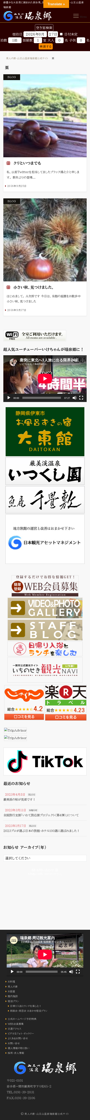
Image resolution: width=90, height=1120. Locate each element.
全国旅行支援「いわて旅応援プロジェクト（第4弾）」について (41, 815)
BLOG (31, 795)
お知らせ (33, 810)
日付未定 (71, 34)
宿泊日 (17, 34)
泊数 (3, 40)
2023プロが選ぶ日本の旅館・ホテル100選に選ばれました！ (41, 830)
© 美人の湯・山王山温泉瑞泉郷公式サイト (45, 1114)
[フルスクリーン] (81, 398)
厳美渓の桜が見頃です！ (19, 799)
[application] (45, 378)
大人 (51, 40)
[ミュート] (74, 398)
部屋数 (28, 40)
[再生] (9, 398)
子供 (72, 40)
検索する (45, 46)
